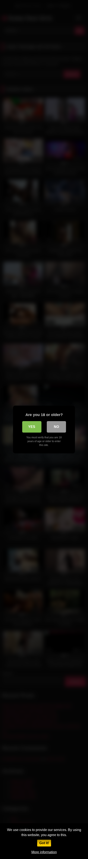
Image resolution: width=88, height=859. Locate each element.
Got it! (44, 843)
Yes (31, 427)
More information (44, 852)
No (56, 427)
